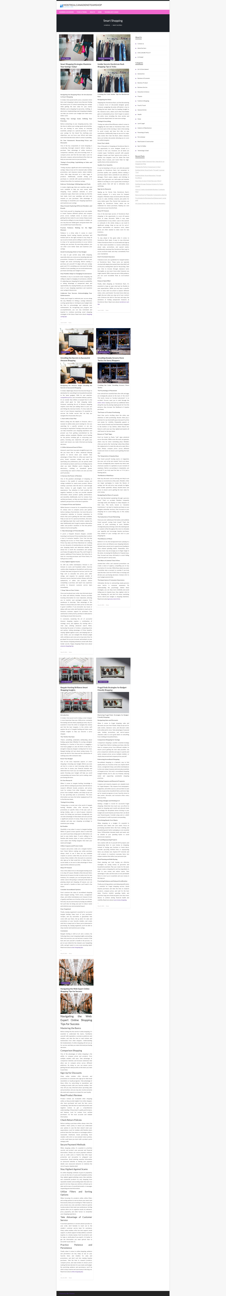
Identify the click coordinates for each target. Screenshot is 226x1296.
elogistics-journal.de (141, 371)
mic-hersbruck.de (140, 333)
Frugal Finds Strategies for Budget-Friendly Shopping (112, 688)
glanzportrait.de (140, 394)
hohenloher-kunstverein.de (143, 436)
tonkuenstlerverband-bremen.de (145, 543)
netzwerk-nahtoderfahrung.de (144, 374)
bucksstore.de (139, 285)
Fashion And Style (104, 352)
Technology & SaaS (111, 12)
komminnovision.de (141, 265)
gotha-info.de (139, 532)
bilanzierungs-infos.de (142, 283)
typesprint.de (139, 554)
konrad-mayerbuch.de (142, 312)
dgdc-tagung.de (140, 344)
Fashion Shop (65, 983)
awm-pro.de (139, 250)
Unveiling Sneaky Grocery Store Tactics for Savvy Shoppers (111, 359)
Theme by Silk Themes (67, 1293)
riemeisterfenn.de (140, 380)
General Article (142, 110)
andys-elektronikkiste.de (142, 229)
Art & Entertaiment (143, 69)
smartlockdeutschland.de (143, 340)
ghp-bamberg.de (140, 308)
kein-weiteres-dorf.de (141, 402)
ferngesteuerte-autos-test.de (144, 342)
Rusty (70, 322)
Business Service (142, 87)
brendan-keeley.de (141, 241)
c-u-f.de (137, 538)
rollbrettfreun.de (140, 398)
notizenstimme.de (140, 214)
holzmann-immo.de (141, 552)
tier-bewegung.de (140, 276)
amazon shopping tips (67, 646)
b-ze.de (137, 557)
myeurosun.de (139, 236)
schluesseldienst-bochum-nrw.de (145, 315)
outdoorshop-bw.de (141, 301)
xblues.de (138, 523)
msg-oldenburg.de (140, 484)
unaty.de (137, 220)
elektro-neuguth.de (141, 500)
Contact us (141, 43)
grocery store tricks (114, 599)
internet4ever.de (140, 455)
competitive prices (66, 397)
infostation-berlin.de (141, 263)
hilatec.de (138, 258)
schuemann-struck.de (141, 452)
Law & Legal (141, 123)
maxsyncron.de (139, 407)
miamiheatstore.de (141, 335)
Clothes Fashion (66, 681)
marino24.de (139, 326)
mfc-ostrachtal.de (140, 477)
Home (100, 12)
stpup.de (138, 464)
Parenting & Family (143, 132)
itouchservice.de (140, 516)
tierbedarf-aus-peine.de (142, 412)
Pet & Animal (141, 137)
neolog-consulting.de (141, 346)
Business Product (143, 83)
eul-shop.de (138, 489)
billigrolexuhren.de (141, 362)
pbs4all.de (138, 317)
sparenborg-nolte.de (141, 272)
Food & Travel (82, 12)
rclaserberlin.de (140, 248)
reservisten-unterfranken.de (143, 256)
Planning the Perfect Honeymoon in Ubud (147, 167)
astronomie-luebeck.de (142, 559)
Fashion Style (65, 352)
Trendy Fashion (103, 681)
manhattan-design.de (141, 495)
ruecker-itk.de (139, 358)
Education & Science (143, 92)
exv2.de (137, 369)
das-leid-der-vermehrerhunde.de (145, 383)
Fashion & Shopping (143, 101)
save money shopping (120, 900)
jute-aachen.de (139, 414)
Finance (140, 96)
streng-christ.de (140, 330)
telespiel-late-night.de (142, 470)
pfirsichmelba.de (140, 493)
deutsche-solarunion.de (142, 225)
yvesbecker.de (139, 389)
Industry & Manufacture (145, 128)
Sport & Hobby (142, 146)
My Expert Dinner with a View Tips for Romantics (150, 203)
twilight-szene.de (140, 360)
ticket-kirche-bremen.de (142, 392)
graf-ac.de (138, 223)
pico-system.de (140, 387)
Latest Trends (66, 58)
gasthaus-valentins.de (141, 328)
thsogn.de (138, 511)
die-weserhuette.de (141, 427)
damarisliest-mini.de (141, 310)
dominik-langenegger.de (142, 321)
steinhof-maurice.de (141, 287)
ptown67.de (139, 405)
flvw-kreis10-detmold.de (143, 378)
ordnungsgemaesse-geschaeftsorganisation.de (149, 299)
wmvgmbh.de (139, 502)
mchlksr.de (138, 267)
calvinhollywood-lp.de (142, 421)
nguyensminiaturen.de (141, 480)
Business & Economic (66, 12)
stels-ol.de (138, 432)
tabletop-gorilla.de (141, 349)
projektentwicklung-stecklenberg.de (146, 294)
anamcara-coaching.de (142, 351)
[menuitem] (66, 12)
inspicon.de (138, 550)
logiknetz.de (139, 218)
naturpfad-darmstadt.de (142, 243)
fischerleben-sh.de (140, 303)
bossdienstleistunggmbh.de (143, 234)
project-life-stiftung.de (142, 548)
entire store (101, 402)
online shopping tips (77, 1271)
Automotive (141, 74)
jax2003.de (138, 292)
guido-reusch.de (140, 418)
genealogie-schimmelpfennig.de (145, 450)
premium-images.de (141, 281)
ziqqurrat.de (139, 232)
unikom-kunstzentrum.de (143, 269)
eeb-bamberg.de (140, 457)
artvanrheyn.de (139, 278)
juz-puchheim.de (140, 367)
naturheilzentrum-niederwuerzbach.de (146, 416)
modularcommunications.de (143, 296)
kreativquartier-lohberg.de (143, 491)
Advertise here (142, 48)
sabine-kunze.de (140, 482)
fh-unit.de (138, 245)
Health (92, 12)
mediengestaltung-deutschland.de (145, 227)
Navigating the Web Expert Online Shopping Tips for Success (74, 990)
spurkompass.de (140, 216)
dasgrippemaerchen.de (142, 498)
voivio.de (138, 563)
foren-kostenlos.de (141, 441)
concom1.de (139, 504)
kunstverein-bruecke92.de (143, 385)
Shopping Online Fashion (105, 58)
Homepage (107, 25)
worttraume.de (139, 211)
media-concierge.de (141, 541)
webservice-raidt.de (141, 466)
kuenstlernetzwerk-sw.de (143, 306)
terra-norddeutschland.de (143, 448)
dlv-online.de (139, 324)
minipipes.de (139, 319)
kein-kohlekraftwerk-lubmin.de (144, 400)
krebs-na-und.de (140, 443)
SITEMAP (140, 57)
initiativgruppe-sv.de (141, 274)
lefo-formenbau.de (141, 239)
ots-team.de (139, 290)
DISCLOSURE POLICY (144, 52)
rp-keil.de (138, 254)
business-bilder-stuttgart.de (143, 520)
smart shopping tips (77, 947)
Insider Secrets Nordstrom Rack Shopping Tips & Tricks (111, 65)
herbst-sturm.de (140, 545)
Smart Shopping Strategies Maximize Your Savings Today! (75, 65)
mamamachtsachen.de (142, 355)
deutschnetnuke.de (141, 409)
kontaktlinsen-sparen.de (142, 425)
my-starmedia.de (140, 364)
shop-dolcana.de (140, 507)
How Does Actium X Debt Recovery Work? (148, 181)
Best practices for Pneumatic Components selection (151, 195)
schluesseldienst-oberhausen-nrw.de (146, 376)
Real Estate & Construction (146, 141)
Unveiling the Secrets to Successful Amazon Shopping (75, 359)
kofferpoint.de (139, 430)
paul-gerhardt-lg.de (141, 509)
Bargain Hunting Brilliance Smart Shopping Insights (74, 688)
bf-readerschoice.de (141, 439)
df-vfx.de (138, 446)
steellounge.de (139, 209)
